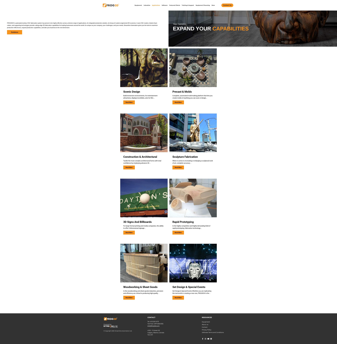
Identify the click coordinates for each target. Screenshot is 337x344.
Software (165, 5)
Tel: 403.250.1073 (153, 321)
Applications (156, 5)
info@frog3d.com (153, 326)
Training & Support (188, 5)
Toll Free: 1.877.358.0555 (155, 324)
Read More (129, 102)
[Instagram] (205, 339)
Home (175, 24)
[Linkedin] (211, 339)
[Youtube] (208, 339)
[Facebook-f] (203, 339)
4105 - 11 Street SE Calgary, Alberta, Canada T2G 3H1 (155, 333)
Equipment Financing (203, 5)
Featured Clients (174, 5)
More (213, 5)
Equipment (138, 5)
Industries (147, 5)
